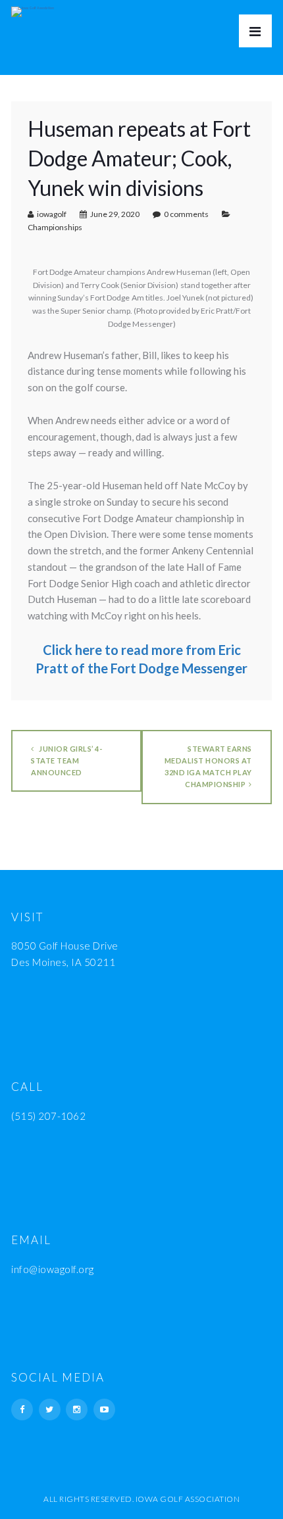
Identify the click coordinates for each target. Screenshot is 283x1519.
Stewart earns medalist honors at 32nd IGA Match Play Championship (208, 766)
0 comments (186, 214)
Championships (55, 227)
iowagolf (51, 214)
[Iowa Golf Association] (32, 8)
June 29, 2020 (115, 214)
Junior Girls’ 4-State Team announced (66, 760)
